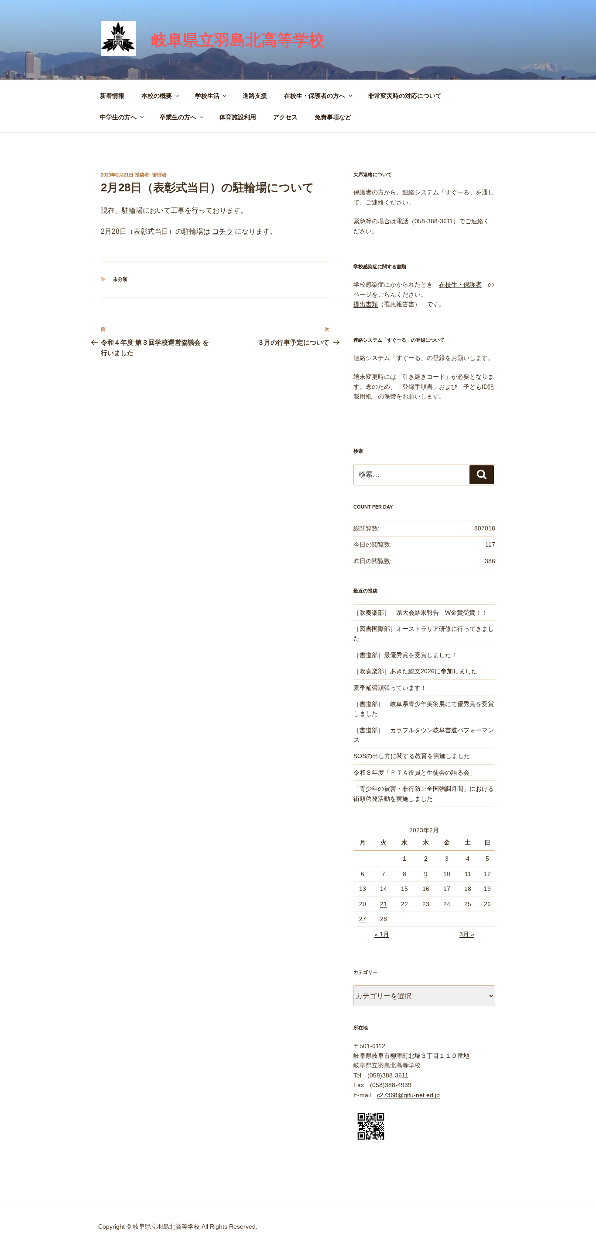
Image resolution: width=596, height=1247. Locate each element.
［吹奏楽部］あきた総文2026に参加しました (415, 671)
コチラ (222, 231)
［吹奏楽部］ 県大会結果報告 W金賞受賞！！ (420, 612)
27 (362, 918)
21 (383, 904)
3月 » (466, 934)
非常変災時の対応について (405, 95)
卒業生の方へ (178, 117)
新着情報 (112, 95)
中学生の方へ (118, 117)
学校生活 (207, 95)
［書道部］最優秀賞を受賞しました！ (405, 654)
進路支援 (255, 95)
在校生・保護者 (460, 284)
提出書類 (365, 304)
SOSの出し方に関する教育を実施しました (411, 755)
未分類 (120, 279)
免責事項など (333, 117)
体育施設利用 (237, 117)
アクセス (285, 117)
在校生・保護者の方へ (314, 95)
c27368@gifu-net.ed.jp (408, 1094)
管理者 (159, 174)
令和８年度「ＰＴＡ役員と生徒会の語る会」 (414, 772)
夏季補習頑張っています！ (390, 687)
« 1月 (381, 934)
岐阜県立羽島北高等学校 (237, 40)
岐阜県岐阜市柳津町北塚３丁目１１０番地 (411, 1055)
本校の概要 (156, 95)
